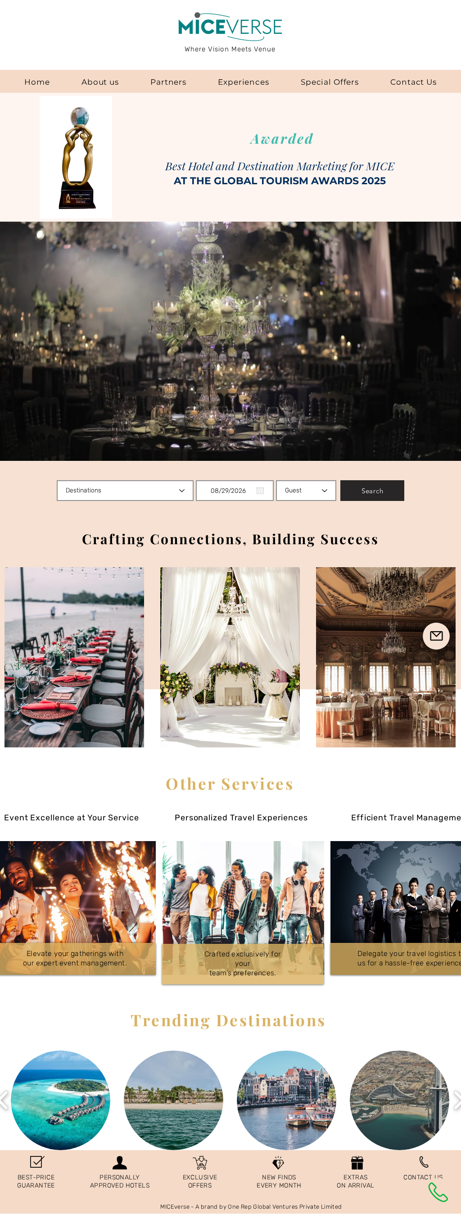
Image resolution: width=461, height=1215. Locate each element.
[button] (436, 636)
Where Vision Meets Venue (230, 49)
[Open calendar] (260, 490)
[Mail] (438, 1192)
